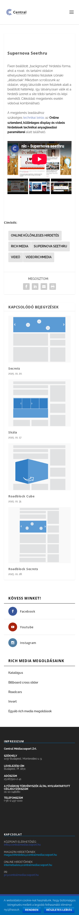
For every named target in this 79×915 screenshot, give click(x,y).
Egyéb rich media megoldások (30, 711)
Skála (12, 432)
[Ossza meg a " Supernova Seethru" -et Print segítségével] (52, 286)
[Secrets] (39, 339)
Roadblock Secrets (23, 569)
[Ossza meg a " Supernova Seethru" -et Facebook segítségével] (26, 286)
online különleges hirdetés (35, 235)
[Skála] (39, 402)
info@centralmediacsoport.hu (22, 844)
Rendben (31, 909)
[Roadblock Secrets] (39, 535)
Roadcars (15, 692)
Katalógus (16, 672)
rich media (19, 246)
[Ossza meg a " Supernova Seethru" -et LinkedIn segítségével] (35, 286)
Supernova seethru (50, 246)
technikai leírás (33, 117)
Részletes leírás (59, 909)
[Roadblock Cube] (39, 466)
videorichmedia (39, 257)
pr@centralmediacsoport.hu (21, 875)
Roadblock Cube (21, 496)
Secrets (14, 368)
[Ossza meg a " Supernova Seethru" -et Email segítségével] (44, 286)
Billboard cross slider (23, 682)
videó (15, 257)
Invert (12, 701)
